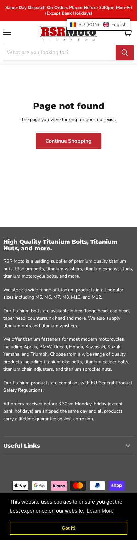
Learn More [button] (100, 511)
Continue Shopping (68, 141)
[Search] (125, 52)
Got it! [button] (69, 528)
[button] (98, 24)
